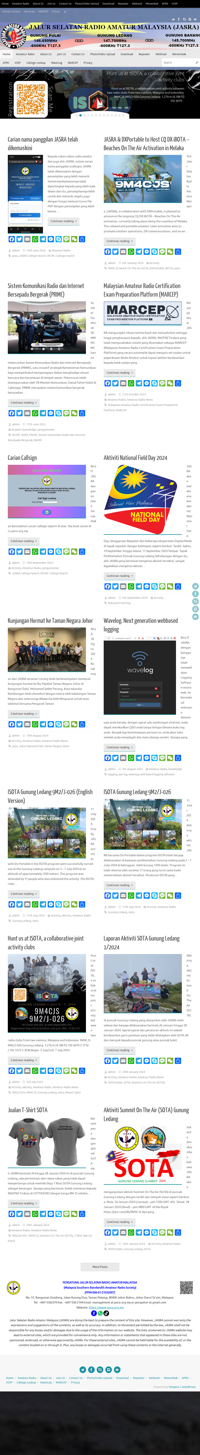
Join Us (51, 3)
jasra (15, 256)
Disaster (16, 429)
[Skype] (184, 19)
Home (5, 3)
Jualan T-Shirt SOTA (27, 1110)
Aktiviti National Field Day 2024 (135, 457)
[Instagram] (190, 19)
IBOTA (169, 268)
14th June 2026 (36, 250)
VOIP (175, 3)
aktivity (66, 915)
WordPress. (189, 1387)
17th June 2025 (36, 424)
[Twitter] (173, 19)
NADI (24, 435)
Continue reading (62, 221)
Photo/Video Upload (87, 3)
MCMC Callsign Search (61, 256)
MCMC (16, 435)
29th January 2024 (133, 1072)
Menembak (152, 3)
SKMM (38, 440)
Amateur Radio (20, 3)
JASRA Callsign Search (32, 256)
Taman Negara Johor (56, 746)
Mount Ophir (73, 1092)
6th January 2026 (133, 263)
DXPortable (157, 268)
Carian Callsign (22, 457)
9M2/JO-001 (19, 1235)
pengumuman (46, 429)
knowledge (29, 429)
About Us (38, 3)
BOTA (144, 268)
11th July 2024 (35, 915)
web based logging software (157, 774)
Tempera (174, 1387)
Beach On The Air (129, 268)
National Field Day (119, 603)
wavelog (134, 774)
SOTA (127, 1082)
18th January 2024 (133, 1244)
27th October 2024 (134, 394)
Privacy (56, 11)
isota (35, 921)
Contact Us (65, 3)
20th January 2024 (37, 1225)
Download (108, 3)
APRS (165, 3)
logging (112, 774)
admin (16, 250)
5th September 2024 (135, 598)
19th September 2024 (39, 563)
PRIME (33, 435)
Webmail (137, 3)
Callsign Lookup (11, 11)
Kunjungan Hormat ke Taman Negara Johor (50, 620)
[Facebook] (179, 19)
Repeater (123, 3)
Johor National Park (31, 746)
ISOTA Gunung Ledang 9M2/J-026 (137, 792)
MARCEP (43, 11)
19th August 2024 (37, 735)
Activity (154, 263)
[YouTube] (195, 19)
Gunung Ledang (21, 921)
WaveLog (29, 11)
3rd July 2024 (34, 1082)
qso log (123, 774)
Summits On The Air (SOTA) (148, 1082)
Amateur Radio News (140, 399)
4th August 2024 (132, 769)
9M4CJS (113, 268)
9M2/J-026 (18, 1092)
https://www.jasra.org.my (106, 1308)
